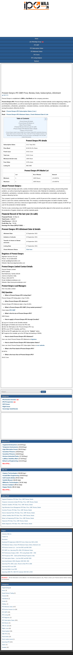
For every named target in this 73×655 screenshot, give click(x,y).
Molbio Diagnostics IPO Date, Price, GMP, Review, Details (17, 523)
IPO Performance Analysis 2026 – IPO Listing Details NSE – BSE (19, 553)
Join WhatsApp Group (35, 42)
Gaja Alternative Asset (9, 449)
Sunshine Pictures (8, 451)
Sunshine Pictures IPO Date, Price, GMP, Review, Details (17, 510)
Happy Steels (6, 487)
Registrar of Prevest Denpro (26, 130)
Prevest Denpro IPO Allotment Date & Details (25, 128)
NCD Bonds (5, 623)
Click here (29, 249)
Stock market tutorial (7, 639)
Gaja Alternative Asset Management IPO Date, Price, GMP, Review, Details (21, 507)
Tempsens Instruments (10, 447)
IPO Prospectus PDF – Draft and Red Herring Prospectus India (18, 555)
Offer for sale (5, 625)
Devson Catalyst (8, 485)
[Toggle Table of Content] (45, 119)
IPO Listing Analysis (36, 58)
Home (36, 38)
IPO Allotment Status (36, 51)
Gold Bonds (5, 598)
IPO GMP (36, 45)
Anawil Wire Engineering (10, 475)
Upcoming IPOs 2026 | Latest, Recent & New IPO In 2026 (17, 563)
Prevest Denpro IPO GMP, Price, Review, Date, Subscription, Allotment (31, 93)
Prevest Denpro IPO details (26, 121)
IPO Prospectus (7, 402)
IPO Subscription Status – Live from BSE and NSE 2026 (16, 558)
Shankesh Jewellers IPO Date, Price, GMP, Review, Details (17, 504)
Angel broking (5, 587)
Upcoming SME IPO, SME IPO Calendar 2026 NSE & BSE (17, 572)
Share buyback (6, 631)
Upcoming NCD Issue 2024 (9, 566)
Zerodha (4, 647)
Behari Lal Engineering (10, 461)
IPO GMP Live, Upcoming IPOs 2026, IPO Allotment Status (17, 550)
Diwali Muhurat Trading (8, 593)
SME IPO (5, 95)
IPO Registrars (6, 617)
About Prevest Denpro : (26, 125)
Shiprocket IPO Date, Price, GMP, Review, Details (15, 521)
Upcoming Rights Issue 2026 (9, 569)
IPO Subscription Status (36, 48)
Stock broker (5, 636)
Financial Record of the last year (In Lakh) (25, 127)
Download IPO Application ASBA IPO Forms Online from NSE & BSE (20, 542)
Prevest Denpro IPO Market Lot (26, 123)
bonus (3, 590)
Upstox (4, 644)
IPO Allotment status (7, 606)
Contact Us (5, 536)
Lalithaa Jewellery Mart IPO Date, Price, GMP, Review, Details (18, 515)
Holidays (4, 604)
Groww (4, 601)
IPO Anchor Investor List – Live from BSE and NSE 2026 (17, 547)
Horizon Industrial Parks (10, 456)
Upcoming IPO (6, 642)
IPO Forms (37, 55)
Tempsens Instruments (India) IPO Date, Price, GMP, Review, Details (20, 502)
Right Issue (6, 406)
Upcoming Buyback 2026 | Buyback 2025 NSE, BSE (15, 561)
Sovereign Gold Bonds (10, 409)
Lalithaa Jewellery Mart (10, 458)
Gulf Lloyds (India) (8, 478)
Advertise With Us (6, 534)
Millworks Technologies (10, 482)
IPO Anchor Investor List (8, 609)
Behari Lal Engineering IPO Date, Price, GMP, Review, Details (18, 518)
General (4, 596)
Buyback (36, 61)
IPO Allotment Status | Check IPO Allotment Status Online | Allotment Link (21, 545)
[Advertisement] (36, 23)
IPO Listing (5, 615)
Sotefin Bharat (7, 480)
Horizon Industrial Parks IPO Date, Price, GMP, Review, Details (18, 513)
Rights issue (5, 628)
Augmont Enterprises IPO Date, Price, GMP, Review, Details (17, 499)
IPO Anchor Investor (9, 399)
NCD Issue (6, 404)
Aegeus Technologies (9, 473)
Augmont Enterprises (9, 445)
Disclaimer (4, 539)
